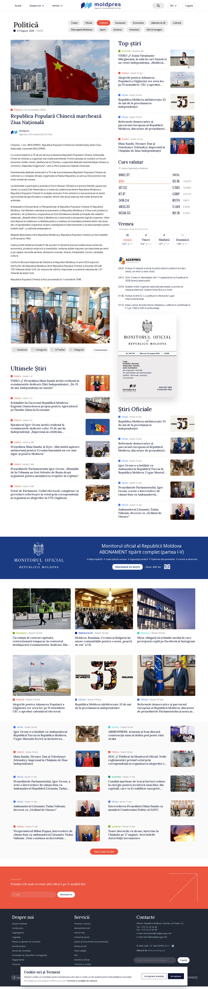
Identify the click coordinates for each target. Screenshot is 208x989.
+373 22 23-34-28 (149, 927)
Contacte (16, 964)
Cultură (177, 22)
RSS (76, 955)
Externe (117, 29)
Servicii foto (79, 932)
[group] (156, 58)
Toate (74, 22)
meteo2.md (143, 229)
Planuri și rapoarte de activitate (26, 941)
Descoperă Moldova (81, 29)
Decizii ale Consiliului (21, 950)
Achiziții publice (19, 946)
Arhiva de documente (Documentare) (91, 941)
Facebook (22, 349)
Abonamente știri (82, 928)
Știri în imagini (154, 29)
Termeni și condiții (82, 964)
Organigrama (18, 932)
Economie (138, 22)
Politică (25, 24)
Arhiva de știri (80, 946)
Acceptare (176, 976)
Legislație (16, 937)
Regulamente (18, 959)
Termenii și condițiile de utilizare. (82, 980)
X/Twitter (60, 349)
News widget (80, 950)
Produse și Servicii (82, 923)
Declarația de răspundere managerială (29, 955)
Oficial (88, 22)
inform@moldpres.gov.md (155, 937)
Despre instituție (19, 923)
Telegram (79, 349)
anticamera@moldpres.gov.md (157, 933)
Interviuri (134, 29)
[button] (188, 67)
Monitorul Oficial (81, 959)
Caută (183, 960)
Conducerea (17, 928)
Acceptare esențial (154, 976)
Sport (103, 29)
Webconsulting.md (156, 950)
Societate (120, 22)
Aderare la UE (158, 22)
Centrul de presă (81, 937)
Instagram (41, 349)
